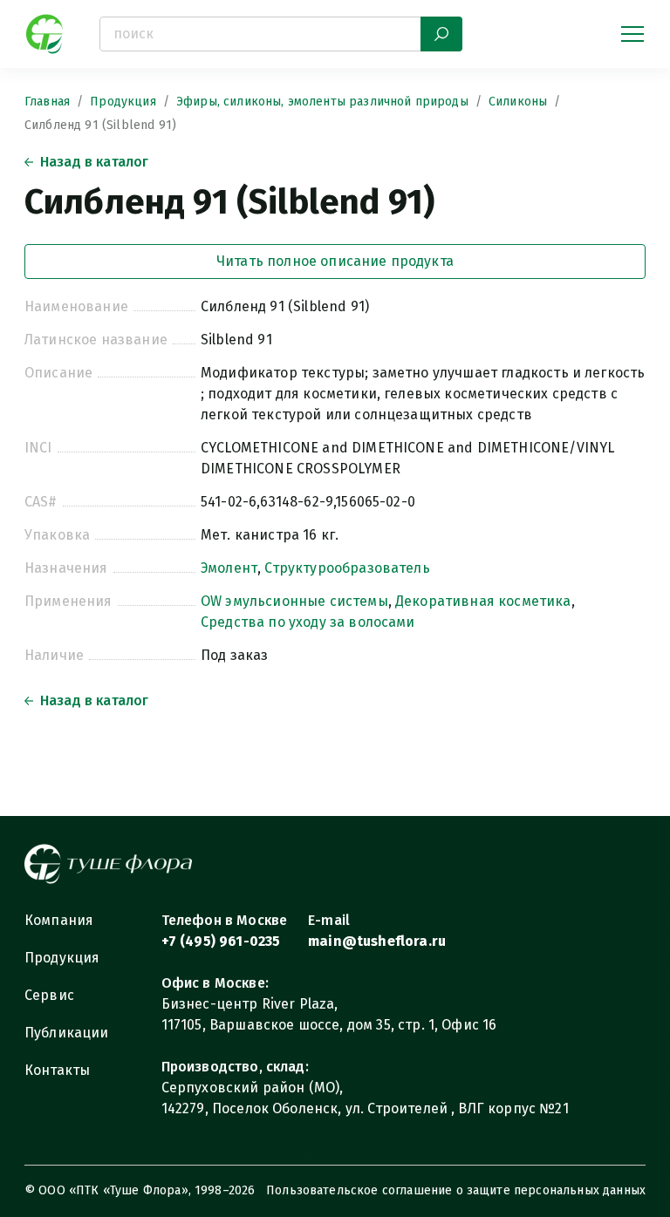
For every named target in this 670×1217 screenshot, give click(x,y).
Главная (47, 101)
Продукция (122, 101)
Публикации (66, 1032)
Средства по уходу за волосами (308, 622)
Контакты (57, 1070)
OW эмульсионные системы (294, 601)
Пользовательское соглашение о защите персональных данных (456, 1190)
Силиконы (518, 101)
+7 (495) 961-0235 (221, 941)
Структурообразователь (346, 568)
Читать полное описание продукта (335, 261)
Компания (58, 920)
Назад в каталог (94, 161)
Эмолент (229, 568)
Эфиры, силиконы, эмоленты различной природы (322, 101)
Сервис (49, 995)
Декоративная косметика (483, 601)
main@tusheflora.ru (377, 941)
